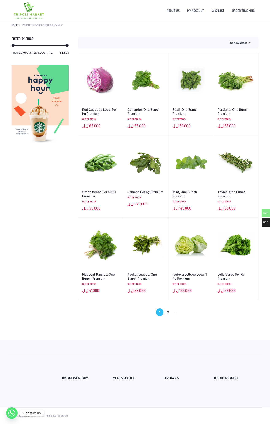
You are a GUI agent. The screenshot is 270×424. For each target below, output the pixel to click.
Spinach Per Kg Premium (145, 192)
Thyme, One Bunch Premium (231, 194)
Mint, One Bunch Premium (185, 194)
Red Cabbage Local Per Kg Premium (99, 112)
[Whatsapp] (12, 413)
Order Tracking (243, 11)
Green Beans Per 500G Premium (99, 194)
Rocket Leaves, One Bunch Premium (142, 276)
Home (15, 25)
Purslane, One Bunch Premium (232, 112)
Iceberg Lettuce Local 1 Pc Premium (190, 276)
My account (195, 11)
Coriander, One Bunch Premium (143, 112)
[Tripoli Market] (29, 10)
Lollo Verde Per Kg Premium (230, 276)
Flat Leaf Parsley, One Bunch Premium (98, 276)
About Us (173, 11)
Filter (64, 52)
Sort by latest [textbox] (238, 42)
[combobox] (240, 43)
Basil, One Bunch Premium (185, 112)
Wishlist (218, 11)
